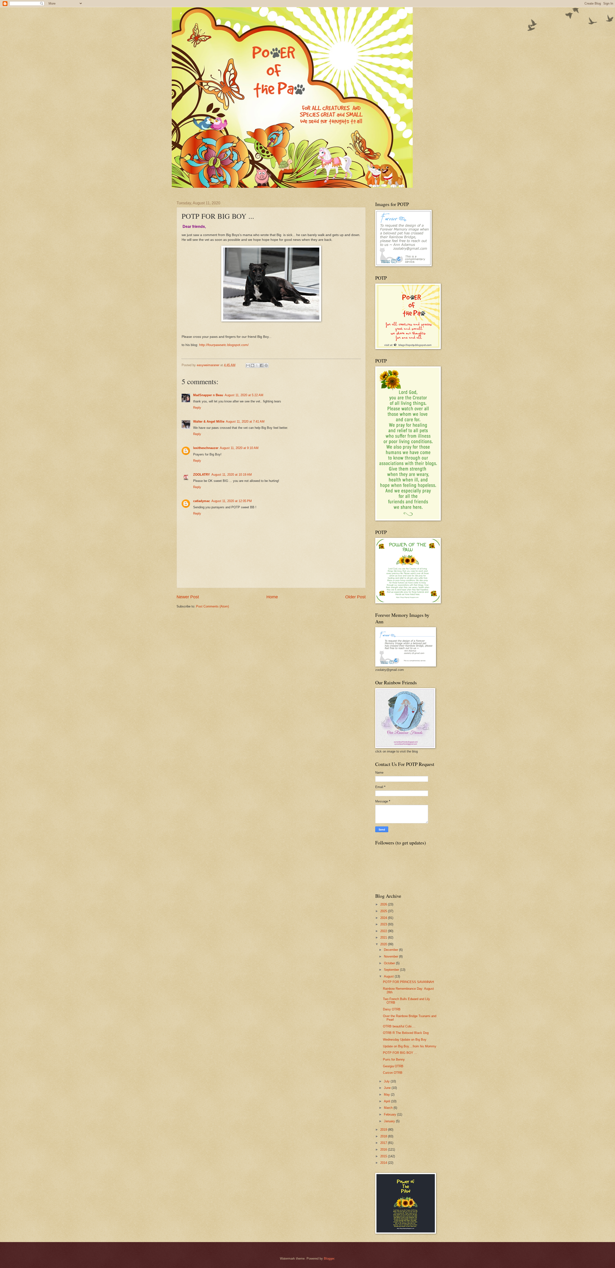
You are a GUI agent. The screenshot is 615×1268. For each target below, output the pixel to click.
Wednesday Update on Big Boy (404, 1039)
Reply (197, 407)
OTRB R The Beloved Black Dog (406, 1033)
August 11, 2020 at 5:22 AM (244, 395)
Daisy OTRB (391, 1009)
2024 (384, 918)
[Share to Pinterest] (266, 365)
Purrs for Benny (394, 1059)
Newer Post (188, 597)
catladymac (201, 501)
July (387, 1081)
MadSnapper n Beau (208, 395)
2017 (384, 1143)
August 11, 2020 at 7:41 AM (245, 421)
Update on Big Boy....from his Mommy (409, 1046)
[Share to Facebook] (261, 365)
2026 (384, 904)
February (390, 1114)
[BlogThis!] (252, 365)
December (391, 950)
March (389, 1108)
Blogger (329, 1258)
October (390, 963)
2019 (384, 1129)
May (387, 1094)
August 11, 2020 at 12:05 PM (231, 501)
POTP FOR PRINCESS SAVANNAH (408, 982)
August (389, 976)
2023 (384, 924)
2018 (384, 1136)
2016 (384, 1149)
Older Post (355, 597)
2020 (384, 944)
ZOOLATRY (201, 474)
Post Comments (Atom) (212, 606)
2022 (384, 931)
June (388, 1088)
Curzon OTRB (392, 1072)
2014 (384, 1163)
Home (272, 597)
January (390, 1121)
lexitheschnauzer (205, 448)
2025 (384, 911)
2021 (384, 937)
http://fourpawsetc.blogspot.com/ (224, 345)
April (387, 1101)
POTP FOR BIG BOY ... (400, 1053)
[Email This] (248, 365)
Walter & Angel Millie (208, 421)
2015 (384, 1156)
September (392, 969)
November (391, 956)
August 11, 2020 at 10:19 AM (231, 474)
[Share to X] (257, 365)
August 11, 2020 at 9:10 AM (239, 448)
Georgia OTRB (393, 1066)
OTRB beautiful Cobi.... (399, 1026)
